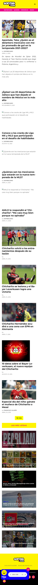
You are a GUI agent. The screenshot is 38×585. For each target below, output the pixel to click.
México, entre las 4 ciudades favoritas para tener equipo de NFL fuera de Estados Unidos (19, 524)
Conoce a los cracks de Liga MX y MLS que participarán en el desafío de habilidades (18, 136)
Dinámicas (24, 10)
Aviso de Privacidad (11, 565)
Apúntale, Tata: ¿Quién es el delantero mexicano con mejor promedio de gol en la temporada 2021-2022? (18, 44)
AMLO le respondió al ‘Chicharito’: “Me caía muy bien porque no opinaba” (17, 213)
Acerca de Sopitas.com (25, 565)
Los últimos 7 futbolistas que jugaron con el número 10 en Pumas (18, 544)
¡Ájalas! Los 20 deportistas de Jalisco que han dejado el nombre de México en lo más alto (18, 96)
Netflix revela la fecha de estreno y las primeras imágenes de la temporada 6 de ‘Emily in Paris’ (18, 504)
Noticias (5, 481)
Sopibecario (8, 51)
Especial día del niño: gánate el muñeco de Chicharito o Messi (18, 404)
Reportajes (8, 10)
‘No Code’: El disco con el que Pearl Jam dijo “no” (19, 465)
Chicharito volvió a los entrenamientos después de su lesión (18, 251)
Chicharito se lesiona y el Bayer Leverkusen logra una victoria (18, 289)
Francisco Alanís (10, 410)
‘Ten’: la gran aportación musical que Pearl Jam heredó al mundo (18, 444)
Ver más (19, 418)
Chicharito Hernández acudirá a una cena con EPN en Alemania (17, 326)
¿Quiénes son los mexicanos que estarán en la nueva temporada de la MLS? (19, 175)
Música (5, 442)
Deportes (6, 521)
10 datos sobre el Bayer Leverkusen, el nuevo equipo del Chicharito (17, 366)
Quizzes (16, 10)
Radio (32, 10)
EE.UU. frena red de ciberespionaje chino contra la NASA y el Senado (18, 484)
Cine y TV (5, 501)
